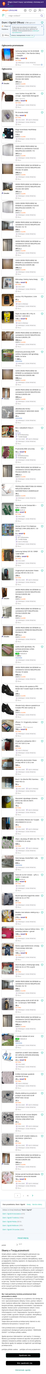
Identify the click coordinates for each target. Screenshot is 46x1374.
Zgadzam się (24, 1355)
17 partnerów (38, 1279)
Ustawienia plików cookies (17, 1341)
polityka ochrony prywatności (30, 1349)
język (20, 1244)
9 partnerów (37, 1281)
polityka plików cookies (10, 1349)
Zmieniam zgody (23, 1370)
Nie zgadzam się (24, 1363)
